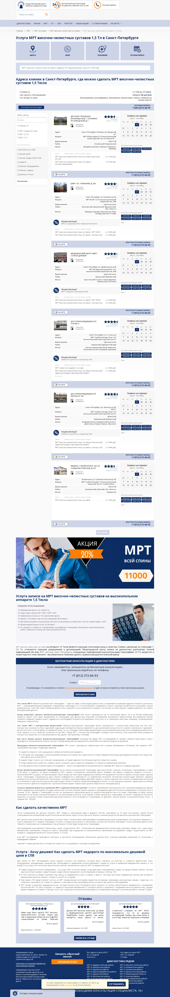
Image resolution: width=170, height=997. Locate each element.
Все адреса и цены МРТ (130, 952)
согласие (68, 985)
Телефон (73, 682)
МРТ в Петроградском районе (100, 978)
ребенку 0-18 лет (26, 174)
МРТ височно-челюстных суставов (65, 31)
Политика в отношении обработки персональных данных (31, 964)
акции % (22, 162)
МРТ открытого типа (28, 131)
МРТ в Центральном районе (132, 983)
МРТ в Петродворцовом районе (133, 978)
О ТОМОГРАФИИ (99, 23)
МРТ (46, 23)
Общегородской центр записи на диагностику (36, 5)
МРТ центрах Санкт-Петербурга (56, 652)
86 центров (146, 95)
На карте (115, 23)
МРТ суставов (40, 31)
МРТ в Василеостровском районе (134, 965)
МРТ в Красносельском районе (133, 971)
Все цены (103, 532)
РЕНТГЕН (68, 23)
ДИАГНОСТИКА (23, 23)
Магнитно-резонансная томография (48, 703)
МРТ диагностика (24, 819)
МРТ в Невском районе (130, 976)
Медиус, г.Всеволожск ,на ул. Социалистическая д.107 (85, 467)
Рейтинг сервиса (26, 170)
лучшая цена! (24, 154)
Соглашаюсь (116, 984)
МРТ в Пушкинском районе (131, 981)
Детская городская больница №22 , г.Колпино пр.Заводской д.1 (84, 118)
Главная (19, 31)
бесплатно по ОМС (27, 150)
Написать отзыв (85, 938)
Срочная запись (109, 5)
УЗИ (59, 23)
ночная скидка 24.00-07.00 (30, 158)
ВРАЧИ (37, 23)
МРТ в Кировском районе (98, 969)
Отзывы (123, 957)
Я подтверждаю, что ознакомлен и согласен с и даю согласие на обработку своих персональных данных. (85, 688)
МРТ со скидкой (127, 955)
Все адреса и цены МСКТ (97, 952)
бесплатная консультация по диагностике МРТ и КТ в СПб (75, 5)
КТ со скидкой (93, 955)
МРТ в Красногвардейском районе (101, 971)
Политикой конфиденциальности (80, 688)
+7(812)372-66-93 (141, 108)
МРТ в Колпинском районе (131, 969)
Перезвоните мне (67, 962)
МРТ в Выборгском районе (98, 967)
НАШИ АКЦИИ (82, 23)
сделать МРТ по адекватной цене (94, 865)
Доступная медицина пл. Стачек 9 (84, 322)
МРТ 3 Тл (23, 138)
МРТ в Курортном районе (98, 974)
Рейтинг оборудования (29, 166)
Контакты (91, 957)
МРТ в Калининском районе (131, 967)
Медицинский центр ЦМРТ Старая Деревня (84, 254)
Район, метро (23, 115)
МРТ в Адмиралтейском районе (100, 965)
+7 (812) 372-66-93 (140, 175)
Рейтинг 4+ (24, 126)
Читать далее (52, 923)
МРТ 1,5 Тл (24, 134)
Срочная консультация (31, 107)
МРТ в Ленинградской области (133, 974)
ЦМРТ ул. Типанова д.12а (83, 183)
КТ (52, 23)
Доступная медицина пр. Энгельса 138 (83, 395)
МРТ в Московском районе (98, 976)
